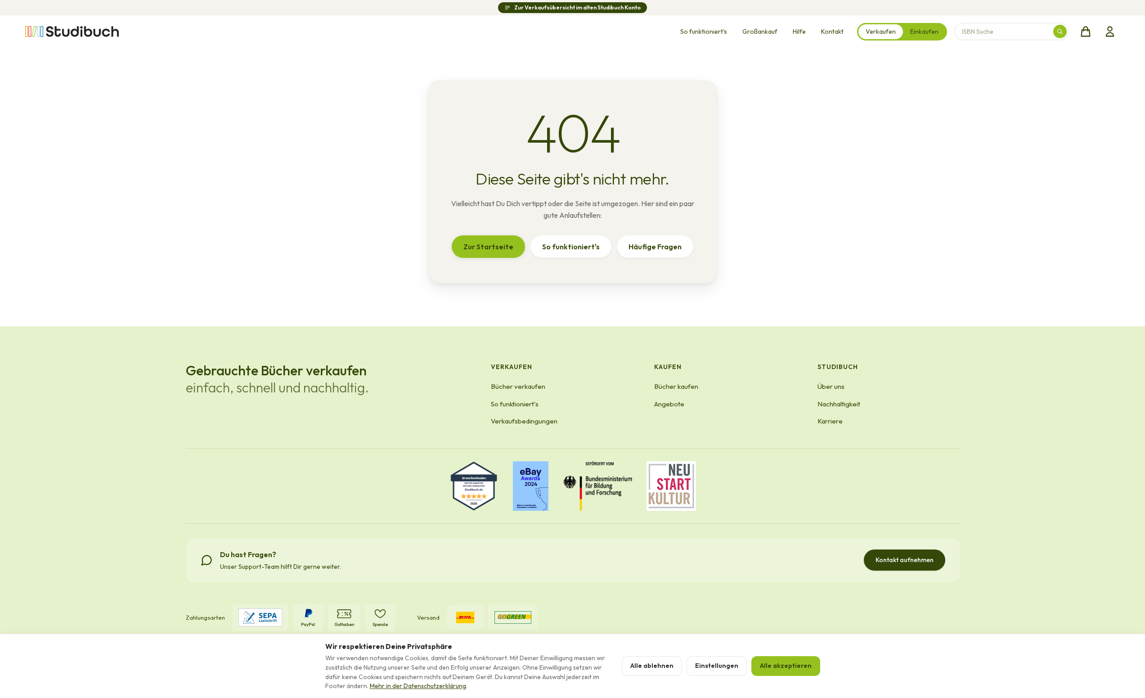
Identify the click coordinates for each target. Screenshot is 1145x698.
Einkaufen (924, 31)
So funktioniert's (703, 31)
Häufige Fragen (655, 246)
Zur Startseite (488, 246)
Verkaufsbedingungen (524, 421)
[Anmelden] (1110, 31)
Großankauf (759, 31)
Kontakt (832, 31)
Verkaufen (881, 31)
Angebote (669, 404)
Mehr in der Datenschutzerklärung (418, 686)
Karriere (830, 421)
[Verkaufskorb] (1086, 31)
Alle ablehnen (652, 666)
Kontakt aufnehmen (905, 560)
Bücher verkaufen (518, 386)
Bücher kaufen (676, 386)
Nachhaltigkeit (838, 404)
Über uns (830, 386)
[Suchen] (1060, 31)
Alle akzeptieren (786, 666)
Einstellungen (716, 666)
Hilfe (799, 31)
